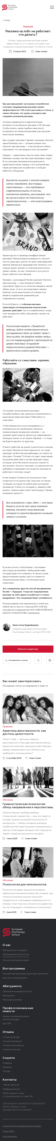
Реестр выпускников (12, 999)
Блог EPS (7, 1023)
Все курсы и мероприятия (15, 977)
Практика (28, 26)
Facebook (7, 1067)
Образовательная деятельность (17, 991)
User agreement (10, 1136)
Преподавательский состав (16, 954)
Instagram (7, 1063)
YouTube (6, 1071)
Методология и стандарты (15, 950)
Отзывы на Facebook (12, 1041)
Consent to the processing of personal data (22, 1126)
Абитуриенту (9, 995)
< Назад (6, 20)
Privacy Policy (8, 1131)
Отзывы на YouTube (11, 1049)
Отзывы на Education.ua (13, 1045)
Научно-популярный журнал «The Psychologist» (16, 1018)
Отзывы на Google (11, 1037)
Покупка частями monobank (16, 960)
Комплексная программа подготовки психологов (25, 973)
